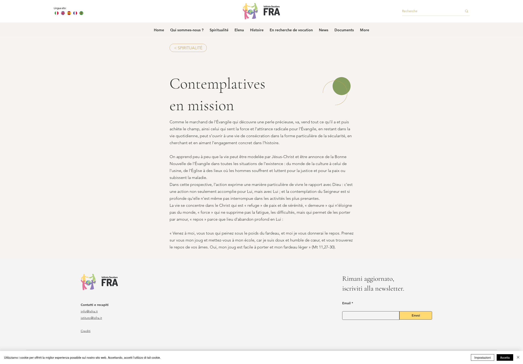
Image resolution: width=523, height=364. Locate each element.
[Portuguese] (81, 13)
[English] (63, 13)
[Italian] (57, 13)
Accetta (505, 357)
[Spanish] (69, 13)
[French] (75, 13)
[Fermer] (518, 357)
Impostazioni (482, 357)
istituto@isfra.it (91, 318)
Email (346, 303)
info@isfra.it (89, 311)
